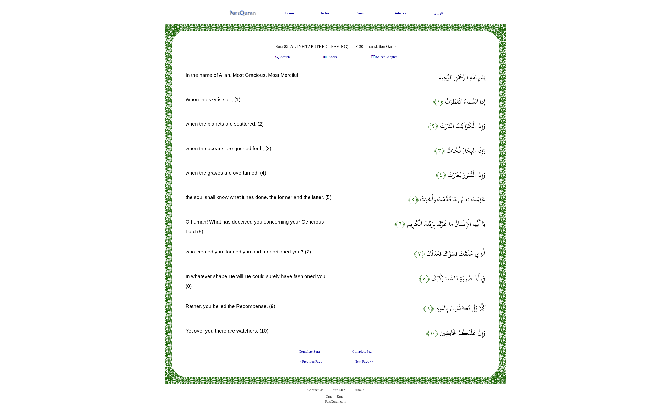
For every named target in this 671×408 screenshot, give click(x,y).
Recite (333, 57)
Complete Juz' (362, 351)
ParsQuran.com (335, 402)
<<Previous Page (310, 361)
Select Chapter (386, 57)
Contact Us (315, 390)
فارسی (438, 13)
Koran (341, 397)
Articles (400, 13)
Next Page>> (364, 361)
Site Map (339, 390)
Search (362, 13)
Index (325, 13)
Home (289, 13)
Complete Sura (309, 351)
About (359, 390)
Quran (330, 397)
